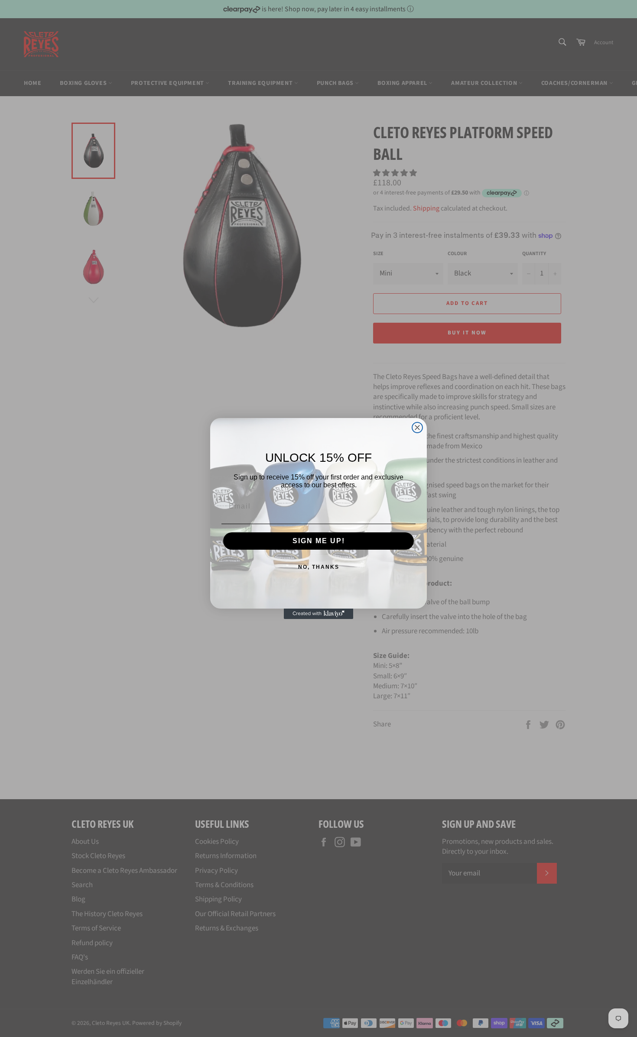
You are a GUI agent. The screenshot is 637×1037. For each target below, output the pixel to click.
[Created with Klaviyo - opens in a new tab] (318, 614)
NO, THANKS (318, 567)
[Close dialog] (417, 427)
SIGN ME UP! (318, 540)
